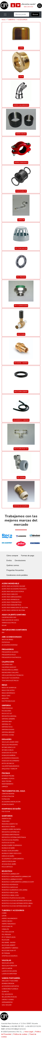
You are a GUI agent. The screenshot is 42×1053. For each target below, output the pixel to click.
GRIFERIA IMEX (7, 721)
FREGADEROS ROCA (9, 655)
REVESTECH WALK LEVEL (10, 893)
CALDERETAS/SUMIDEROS (10, 766)
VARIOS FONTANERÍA (11, 978)
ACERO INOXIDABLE (10, 583)
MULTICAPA (21, 334)
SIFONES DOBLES (7, 750)
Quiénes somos (12, 565)
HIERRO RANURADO (21, 162)
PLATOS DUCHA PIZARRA (10, 840)
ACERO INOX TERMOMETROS (11, 602)
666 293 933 (28, 7)
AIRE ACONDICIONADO (12, 637)
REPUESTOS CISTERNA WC (11, 832)
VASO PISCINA (6, 781)
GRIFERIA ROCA (7, 727)
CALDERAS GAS (7, 664)
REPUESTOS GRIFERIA (9, 716)
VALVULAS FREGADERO (10, 745)
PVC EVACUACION (21, 248)
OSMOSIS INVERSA (8, 794)
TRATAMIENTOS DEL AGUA (13, 791)
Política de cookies (20, 1034)
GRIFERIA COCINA (8, 735)
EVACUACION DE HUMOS (10, 620)
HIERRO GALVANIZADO (21, 105)
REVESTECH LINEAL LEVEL (10, 895)
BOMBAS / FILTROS (8, 779)
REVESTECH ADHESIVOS (10, 885)
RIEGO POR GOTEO (8, 690)
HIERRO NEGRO (21, 134)
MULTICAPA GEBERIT (21, 391)
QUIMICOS (5, 991)
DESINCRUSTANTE (8, 804)
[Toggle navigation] (5, 14)
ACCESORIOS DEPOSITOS (10, 986)
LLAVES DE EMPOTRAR (9, 974)
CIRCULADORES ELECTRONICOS (12, 675)
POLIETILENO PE (21, 191)
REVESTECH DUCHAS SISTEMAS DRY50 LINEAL (17, 903)
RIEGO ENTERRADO (8, 693)
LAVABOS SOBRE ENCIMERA (11, 829)
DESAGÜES (6, 739)
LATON (21, 77)
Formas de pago (27, 555)
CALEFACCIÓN (8, 662)
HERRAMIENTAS (7, 1002)
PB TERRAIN (21, 477)
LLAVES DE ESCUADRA (9, 971)
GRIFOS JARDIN (7, 968)
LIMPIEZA (5, 787)
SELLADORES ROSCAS (9, 997)
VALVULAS (6, 960)
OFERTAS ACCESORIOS (21, 506)
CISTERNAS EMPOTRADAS (10, 835)
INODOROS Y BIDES (8, 827)
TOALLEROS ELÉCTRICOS (10, 681)
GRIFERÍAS (6, 705)
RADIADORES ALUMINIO (10, 670)
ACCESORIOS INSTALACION (11, 802)
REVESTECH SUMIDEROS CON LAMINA (14, 890)
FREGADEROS (8, 649)
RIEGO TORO (6, 696)
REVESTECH (7, 871)
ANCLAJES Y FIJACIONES (10, 981)
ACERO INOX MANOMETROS (11, 605)
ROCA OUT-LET (7, 713)
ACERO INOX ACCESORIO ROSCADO (14, 589)
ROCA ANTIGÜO (7, 867)
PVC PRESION (21, 277)
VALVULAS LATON (8, 963)
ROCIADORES (6, 711)
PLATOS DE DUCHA (8, 843)
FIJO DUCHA (6, 811)
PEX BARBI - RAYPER (21, 363)
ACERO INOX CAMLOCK (10, 594)
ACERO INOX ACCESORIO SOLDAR (13, 586)
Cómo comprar (12, 555)
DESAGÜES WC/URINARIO (10, 761)
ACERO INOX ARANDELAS (10, 600)
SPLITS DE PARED (7, 640)
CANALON (21, 220)
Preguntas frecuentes (15, 570)
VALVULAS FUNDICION (9, 966)
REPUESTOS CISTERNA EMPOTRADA (14, 837)
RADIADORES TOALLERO (10, 672)
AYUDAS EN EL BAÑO (9, 864)
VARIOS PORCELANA (9, 861)
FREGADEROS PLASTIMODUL (11, 657)
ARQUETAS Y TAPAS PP (9, 769)
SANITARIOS (7, 816)
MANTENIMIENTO (7, 784)
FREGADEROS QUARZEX (10, 652)
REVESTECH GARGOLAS (10, 887)
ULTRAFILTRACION (8, 796)
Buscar (35, 14)
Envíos (9, 560)
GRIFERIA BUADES (8, 730)
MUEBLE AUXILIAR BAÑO (10, 851)
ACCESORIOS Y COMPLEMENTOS (13, 859)
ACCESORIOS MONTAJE (10, 645)
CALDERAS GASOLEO (9, 667)
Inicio (3, 20)
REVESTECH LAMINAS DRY (10, 874)
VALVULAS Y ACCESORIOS (10, 678)
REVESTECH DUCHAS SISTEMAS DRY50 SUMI (17, 901)
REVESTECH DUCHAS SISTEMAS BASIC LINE (16, 906)
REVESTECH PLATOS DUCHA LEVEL (13, 898)
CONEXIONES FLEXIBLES (10, 989)
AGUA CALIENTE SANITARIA (14, 615)
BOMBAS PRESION (8, 983)
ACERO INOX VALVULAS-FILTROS (13, 591)
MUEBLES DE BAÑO (8, 848)
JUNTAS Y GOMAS (8, 1000)
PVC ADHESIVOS (7, 994)
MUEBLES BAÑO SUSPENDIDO (12, 845)
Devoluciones (20, 560)
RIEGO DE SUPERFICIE (9, 688)
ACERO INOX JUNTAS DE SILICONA (13, 610)
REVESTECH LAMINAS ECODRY (12, 879)
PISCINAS (6, 773)
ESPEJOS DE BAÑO (8, 856)
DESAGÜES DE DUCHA (9, 753)
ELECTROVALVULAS (8, 701)
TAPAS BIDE (6, 821)
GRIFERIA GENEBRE (8, 719)
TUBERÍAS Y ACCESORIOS (17, 20)
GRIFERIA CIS (6, 724)
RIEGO (4, 685)
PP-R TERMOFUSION (21, 306)
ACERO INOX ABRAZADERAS (11, 597)
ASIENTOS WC (6, 819)
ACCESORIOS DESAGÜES (10, 758)
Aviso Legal (28, 1032)
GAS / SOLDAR (6, 1005)
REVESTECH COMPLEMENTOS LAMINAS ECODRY (18, 882)
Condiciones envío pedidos (17, 575)
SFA (3, 632)
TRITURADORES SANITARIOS (14, 630)
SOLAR (4, 625)
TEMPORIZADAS (7, 708)
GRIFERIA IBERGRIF (8, 732)
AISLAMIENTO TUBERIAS (21, 420)
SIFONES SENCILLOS (8, 747)
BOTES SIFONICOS (8, 763)
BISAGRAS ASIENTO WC (10, 824)
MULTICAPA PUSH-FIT (21, 449)
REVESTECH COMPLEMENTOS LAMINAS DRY (16, 877)
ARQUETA (5, 698)
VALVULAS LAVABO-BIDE (10, 742)
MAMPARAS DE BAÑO (11, 809)
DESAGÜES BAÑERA (8, 755)
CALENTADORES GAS (9, 617)
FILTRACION (6, 799)
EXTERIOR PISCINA (8, 776)
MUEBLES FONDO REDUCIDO (11, 853)
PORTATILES (6, 642)
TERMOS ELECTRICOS (9, 623)
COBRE (21, 48)
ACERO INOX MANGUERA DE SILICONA (15, 608)
